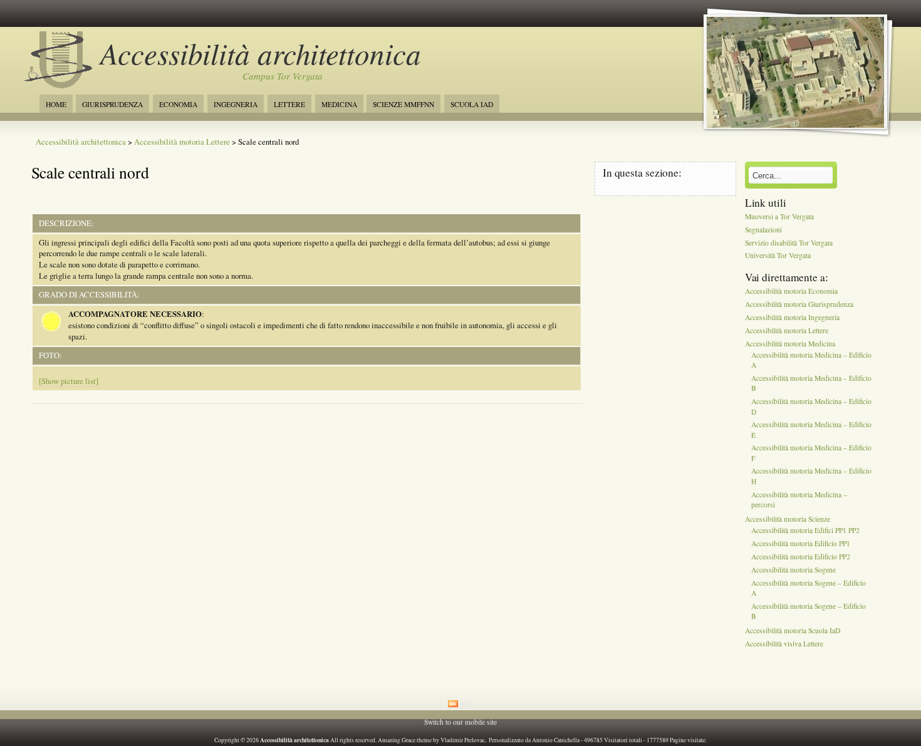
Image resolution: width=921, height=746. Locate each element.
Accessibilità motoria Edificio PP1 (800, 544)
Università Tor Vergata (778, 256)
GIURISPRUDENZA (112, 104)
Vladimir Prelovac (462, 740)
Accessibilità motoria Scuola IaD (792, 631)
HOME (56, 104)
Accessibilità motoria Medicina (790, 343)
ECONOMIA (178, 104)
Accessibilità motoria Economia (791, 291)
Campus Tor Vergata (282, 76)
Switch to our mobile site (460, 722)
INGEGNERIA (236, 104)
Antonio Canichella (556, 740)
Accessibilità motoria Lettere (182, 142)
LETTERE (289, 104)
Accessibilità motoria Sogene (793, 569)
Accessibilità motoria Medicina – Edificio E (811, 430)
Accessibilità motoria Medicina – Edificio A (811, 360)
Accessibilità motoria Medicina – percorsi (799, 499)
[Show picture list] (68, 381)
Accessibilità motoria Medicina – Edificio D (811, 407)
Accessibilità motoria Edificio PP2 (800, 556)
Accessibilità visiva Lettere (784, 643)
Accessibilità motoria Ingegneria (792, 317)
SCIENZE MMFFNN (403, 104)
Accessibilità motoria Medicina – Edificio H (811, 476)
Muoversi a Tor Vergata (779, 216)
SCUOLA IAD (471, 104)
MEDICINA (339, 104)
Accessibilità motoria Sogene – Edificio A (808, 588)
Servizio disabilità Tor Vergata (789, 242)
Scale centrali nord (90, 172)
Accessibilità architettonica (260, 53)
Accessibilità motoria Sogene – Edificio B (808, 611)
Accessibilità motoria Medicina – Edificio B (811, 383)
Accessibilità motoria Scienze (787, 519)
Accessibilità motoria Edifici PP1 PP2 (805, 531)
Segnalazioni (763, 229)
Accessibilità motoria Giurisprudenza (799, 304)
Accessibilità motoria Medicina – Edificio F (811, 453)
